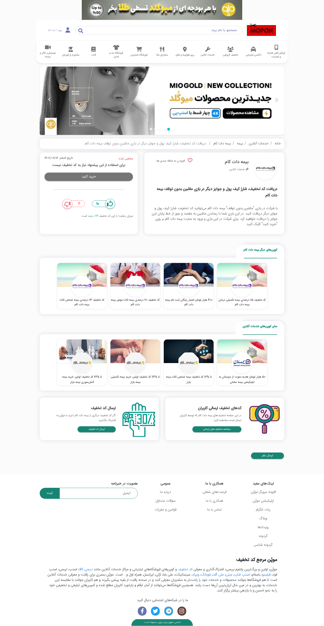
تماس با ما (214, 510)
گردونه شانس (263, 545)
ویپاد (195, 575)
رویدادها (263, 527)
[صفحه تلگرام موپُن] (168, 611)
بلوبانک (206, 575)
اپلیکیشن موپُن (263, 501)
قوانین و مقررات (165, 510)
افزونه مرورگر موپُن (263, 492)
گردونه (263, 536)
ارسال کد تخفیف (96, 429)
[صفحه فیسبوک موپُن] (142, 611)
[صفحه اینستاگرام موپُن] (181, 611)
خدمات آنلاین (258, 144)
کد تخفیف (185, 569)
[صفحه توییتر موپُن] (155, 611)
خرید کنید (89, 177)
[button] (173, 129)
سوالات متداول (165, 501)
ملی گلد (218, 575)
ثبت (50, 493)
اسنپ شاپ (242, 575)
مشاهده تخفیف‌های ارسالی (217, 429)
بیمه (240, 144)
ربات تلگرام (263, 510)
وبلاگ (263, 519)
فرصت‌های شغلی (214, 492)
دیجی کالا (86, 569)
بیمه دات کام (222, 144)
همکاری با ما (214, 501)
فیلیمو (266, 575)
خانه (278, 144)
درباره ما (165, 492)
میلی (229, 575)
